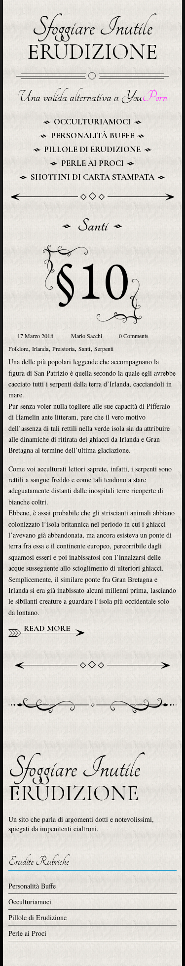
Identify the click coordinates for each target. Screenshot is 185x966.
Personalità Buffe (92, 135)
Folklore (18, 348)
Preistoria (63, 348)
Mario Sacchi (87, 336)
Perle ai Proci (92, 163)
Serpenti (103, 348)
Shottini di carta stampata (92, 177)
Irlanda (40, 348)
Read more (46, 628)
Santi (84, 348)
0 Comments (132, 336)
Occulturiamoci (92, 121)
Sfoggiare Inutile (92, 39)
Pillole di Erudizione (92, 149)
